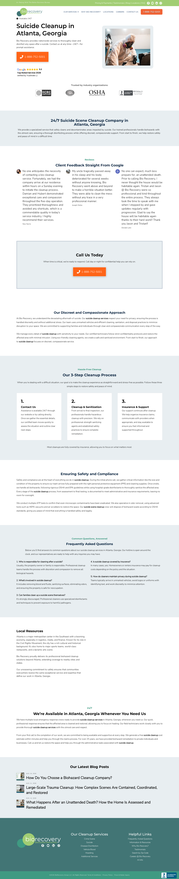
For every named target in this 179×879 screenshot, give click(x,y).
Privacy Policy (108, 875)
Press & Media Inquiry (122, 875)
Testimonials (118, 3)
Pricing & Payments (103, 3)
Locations (135, 3)
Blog (128, 3)
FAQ (143, 3)
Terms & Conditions (94, 875)
